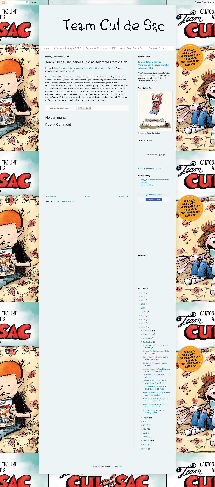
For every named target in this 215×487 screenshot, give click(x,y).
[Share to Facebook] (86, 108)
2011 (143, 449)
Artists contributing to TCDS (67, 48)
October (146, 338)
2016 (143, 312)
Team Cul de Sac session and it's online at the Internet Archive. (87, 68)
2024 (143, 293)
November (147, 334)
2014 (143, 320)
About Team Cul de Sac (132, 48)
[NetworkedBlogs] (154, 195)
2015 (143, 316)
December (147, 331)
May (145, 429)
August (146, 418)
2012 (143, 327)
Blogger (118, 467)
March (146, 437)
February (147, 441)
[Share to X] (83, 108)
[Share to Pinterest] (89, 108)
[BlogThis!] (80, 108)
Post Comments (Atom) (66, 201)
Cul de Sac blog (147, 185)
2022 (143, 296)
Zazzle (158, 168)
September (148, 342)
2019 (143, 300)
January (146, 444)
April (145, 433)
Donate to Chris (156, 48)
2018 (143, 304)
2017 (143, 308)
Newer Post (51, 197)
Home (46, 48)
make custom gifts (145, 168)
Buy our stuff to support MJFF (101, 48)
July (145, 421)
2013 (143, 323)
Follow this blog (154, 199)
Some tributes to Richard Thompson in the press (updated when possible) (153, 65)
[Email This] (77, 108)
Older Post (123, 197)
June (145, 425)
